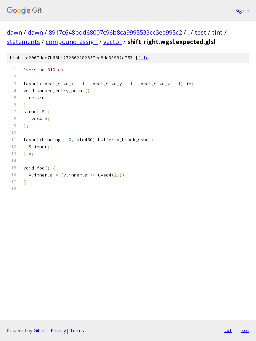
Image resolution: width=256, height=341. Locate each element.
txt (228, 330)
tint (217, 32)
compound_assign (72, 42)
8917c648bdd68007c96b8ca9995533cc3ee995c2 (115, 32)
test (200, 32)
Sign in (242, 10)
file (143, 58)
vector (112, 42)
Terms (77, 330)
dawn (14, 32)
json (244, 330)
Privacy (58, 330)
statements (23, 42)
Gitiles (40, 330)
